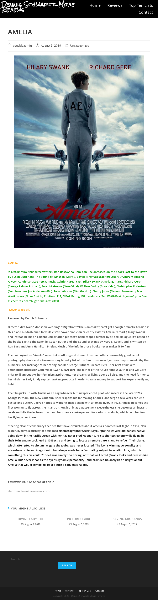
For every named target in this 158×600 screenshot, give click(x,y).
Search (15, 559)
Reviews (115, 5)
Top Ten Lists (141, 5)
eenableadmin (22, 45)
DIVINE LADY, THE (31, 519)
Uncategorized (79, 45)
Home (95, 5)
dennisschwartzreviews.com (29, 491)
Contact (146, 12)
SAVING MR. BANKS (127, 519)
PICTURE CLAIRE (79, 519)
